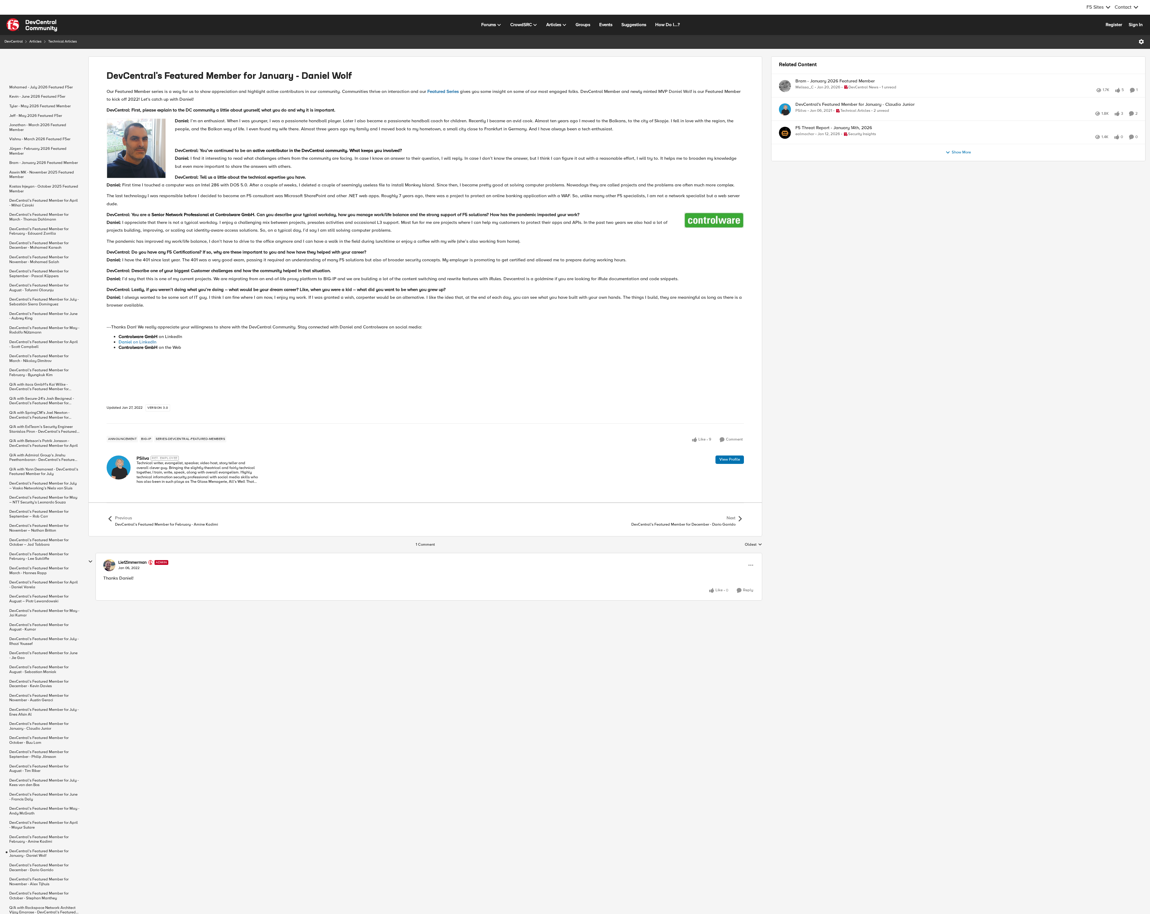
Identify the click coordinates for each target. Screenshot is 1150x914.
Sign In (1136, 24)
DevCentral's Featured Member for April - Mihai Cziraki (43, 203)
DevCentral (13, 41)
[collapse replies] (90, 561)
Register (1114, 24)
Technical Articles (62, 41)
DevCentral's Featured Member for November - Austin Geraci (39, 698)
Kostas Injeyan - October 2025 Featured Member (43, 189)
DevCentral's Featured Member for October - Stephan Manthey (39, 896)
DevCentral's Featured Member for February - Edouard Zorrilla (39, 231)
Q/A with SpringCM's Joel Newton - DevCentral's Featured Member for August (39, 415)
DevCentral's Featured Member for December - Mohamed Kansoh (39, 245)
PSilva (143, 458)
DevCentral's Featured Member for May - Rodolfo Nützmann (44, 330)
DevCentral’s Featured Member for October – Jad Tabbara (39, 542)
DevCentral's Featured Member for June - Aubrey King (43, 316)
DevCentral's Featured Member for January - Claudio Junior (39, 726)
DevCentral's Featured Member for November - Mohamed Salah (39, 259)
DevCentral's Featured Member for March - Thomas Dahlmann (39, 217)
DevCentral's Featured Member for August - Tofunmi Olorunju (39, 287)
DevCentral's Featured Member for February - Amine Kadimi (39, 839)
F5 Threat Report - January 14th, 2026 (833, 141)
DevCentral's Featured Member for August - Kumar (39, 627)
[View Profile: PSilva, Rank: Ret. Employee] (119, 467)
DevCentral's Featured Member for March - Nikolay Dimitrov (39, 358)
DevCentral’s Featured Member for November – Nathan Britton (39, 528)
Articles (35, 41)
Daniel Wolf (680, 91)
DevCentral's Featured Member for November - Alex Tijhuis (39, 881)
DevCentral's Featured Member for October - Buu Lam (39, 740)
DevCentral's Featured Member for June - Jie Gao (43, 655)
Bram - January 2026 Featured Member (43, 163)
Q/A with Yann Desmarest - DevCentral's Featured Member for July (43, 471)
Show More (961, 172)
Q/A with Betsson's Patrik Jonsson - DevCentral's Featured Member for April (43, 443)
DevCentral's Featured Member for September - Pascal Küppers (39, 273)
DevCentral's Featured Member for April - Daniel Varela (43, 584)
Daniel (125, 342)
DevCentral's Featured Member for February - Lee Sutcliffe (39, 556)
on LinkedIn (144, 342)
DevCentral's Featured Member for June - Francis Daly (43, 797)
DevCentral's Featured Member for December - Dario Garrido (39, 867)
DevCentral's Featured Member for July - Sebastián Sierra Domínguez (44, 302)
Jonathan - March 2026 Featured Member (37, 127)
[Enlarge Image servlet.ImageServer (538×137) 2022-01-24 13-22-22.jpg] (714, 220)
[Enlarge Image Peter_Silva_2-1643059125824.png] (136, 148)
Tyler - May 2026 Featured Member (40, 106)
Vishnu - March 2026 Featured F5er (39, 139)
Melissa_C (804, 87)
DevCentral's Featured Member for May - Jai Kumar (44, 613)
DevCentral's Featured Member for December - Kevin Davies (39, 684)
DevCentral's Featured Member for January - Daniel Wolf (39, 853)
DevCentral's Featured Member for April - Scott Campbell (43, 344)
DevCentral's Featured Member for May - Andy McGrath (44, 811)
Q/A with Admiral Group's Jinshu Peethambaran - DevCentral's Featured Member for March (43, 457)
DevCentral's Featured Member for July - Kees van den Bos (44, 783)
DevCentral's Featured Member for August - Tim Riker (39, 768)
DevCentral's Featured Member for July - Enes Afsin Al (44, 712)
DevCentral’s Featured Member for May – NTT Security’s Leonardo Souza (43, 500)
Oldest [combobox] (753, 544)
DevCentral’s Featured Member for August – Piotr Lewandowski (39, 599)
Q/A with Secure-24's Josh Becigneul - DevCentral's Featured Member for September (41, 401)
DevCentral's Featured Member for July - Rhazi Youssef (44, 641)
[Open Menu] (1141, 41)
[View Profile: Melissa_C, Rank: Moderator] (785, 86)
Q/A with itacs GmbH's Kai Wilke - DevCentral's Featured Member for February (39, 387)
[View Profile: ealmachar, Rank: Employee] (785, 146)
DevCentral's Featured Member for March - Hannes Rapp (39, 570)
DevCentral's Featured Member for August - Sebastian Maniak (39, 669)
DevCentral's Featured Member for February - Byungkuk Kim (39, 372)
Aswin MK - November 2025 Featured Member (41, 175)
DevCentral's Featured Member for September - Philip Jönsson (39, 754)
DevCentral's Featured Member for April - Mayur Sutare (43, 825)
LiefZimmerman (132, 562)
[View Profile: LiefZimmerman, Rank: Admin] (109, 565)
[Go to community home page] (31, 25)
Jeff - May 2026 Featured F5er (35, 116)
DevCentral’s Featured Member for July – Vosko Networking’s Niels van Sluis (43, 486)
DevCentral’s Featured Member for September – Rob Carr (39, 514)
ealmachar (804, 147)
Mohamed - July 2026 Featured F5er (41, 87)
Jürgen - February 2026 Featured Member (37, 151)
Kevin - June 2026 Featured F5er (37, 96)
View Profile (729, 459)
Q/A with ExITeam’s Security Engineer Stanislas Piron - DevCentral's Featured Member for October (43, 429)
